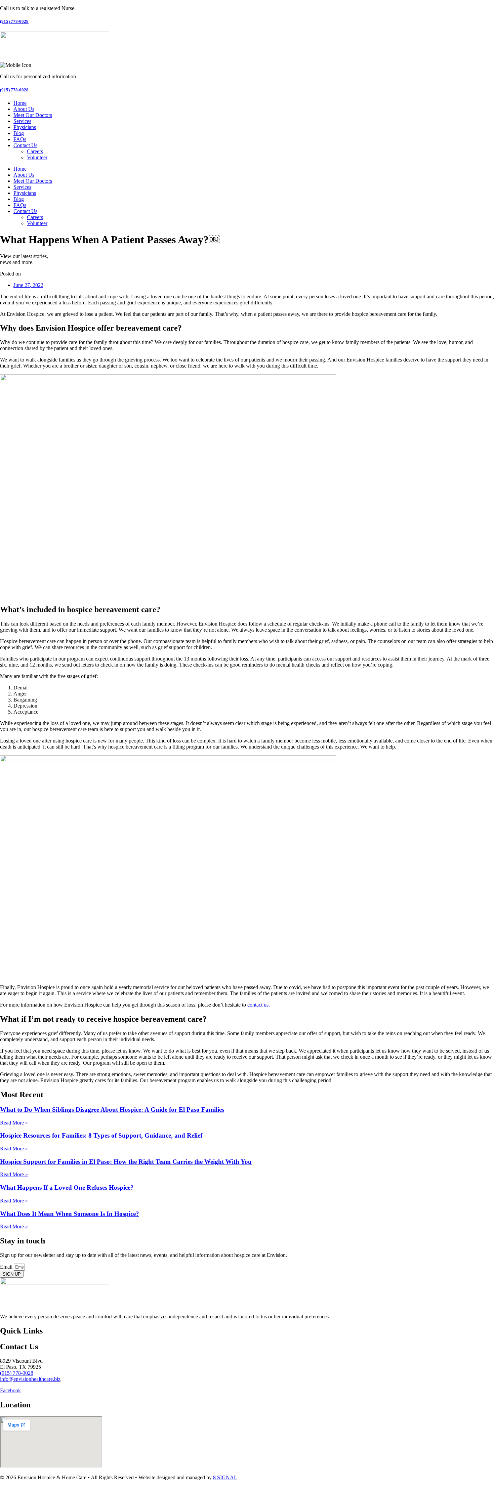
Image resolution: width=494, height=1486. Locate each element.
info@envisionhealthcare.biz (30, 1379)
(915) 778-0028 (14, 21)
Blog (18, 133)
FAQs (19, 139)
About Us (23, 109)
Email (7, 1267)
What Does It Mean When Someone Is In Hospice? (69, 1213)
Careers (35, 151)
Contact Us (25, 145)
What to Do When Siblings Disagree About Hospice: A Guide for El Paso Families (112, 1109)
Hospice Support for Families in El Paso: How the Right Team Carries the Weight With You (126, 1161)
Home (20, 103)
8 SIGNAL (225, 1477)
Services (22, 121)
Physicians (24, 127)
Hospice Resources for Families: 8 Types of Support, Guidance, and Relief (101, 1135)
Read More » (14, 1123)
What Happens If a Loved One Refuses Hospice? (67, 1187)
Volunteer (37, 157)
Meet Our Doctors (32, 115)
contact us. (258, 1005)
